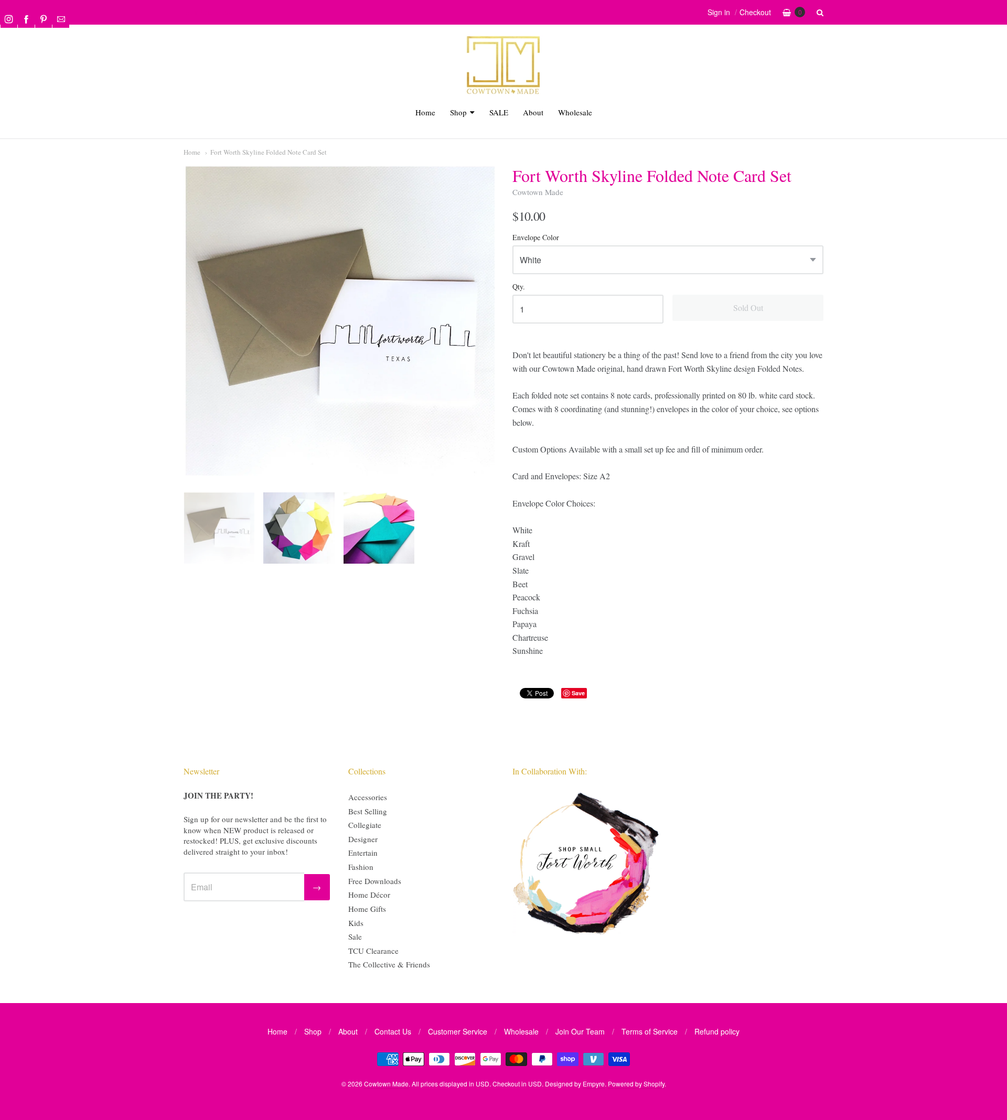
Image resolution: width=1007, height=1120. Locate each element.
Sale (355, 936)
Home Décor (369, 894)
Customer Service (457, 1031)
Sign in (719, 12)
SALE (498, 112)
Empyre (594, 1083)
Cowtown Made (537, 192)
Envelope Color (535, 237)
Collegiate (364, 825)
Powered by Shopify (636, 1083)
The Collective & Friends (389, 964)
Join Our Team (580, 1031)
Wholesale (575, 112)
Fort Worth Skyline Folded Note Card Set (268, 152)
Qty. (518, 287)
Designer (363, 839)
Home (425, 112)
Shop (458, 112)
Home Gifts (367, 908)
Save (578, 693)
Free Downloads (374, 881)
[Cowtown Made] (503, 92)
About (533, 112)
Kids (355, 923)
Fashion (360, 866)
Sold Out (748, 307)
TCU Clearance (373, 950)
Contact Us (392, 1031)
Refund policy (717, 1031)
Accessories (367, 797)
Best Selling (367, 811)
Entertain (363, 852)
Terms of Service (650, 1031)
